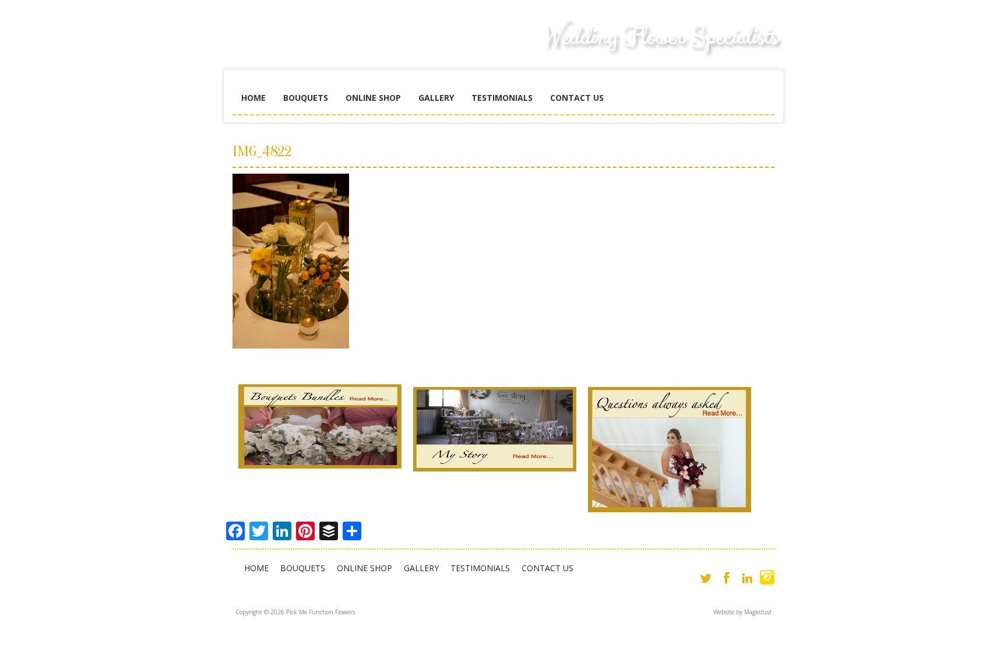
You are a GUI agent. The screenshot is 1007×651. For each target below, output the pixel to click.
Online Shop (373, 97)
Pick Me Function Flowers (320, 46)
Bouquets (305, 97)
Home (253, 97)
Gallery (436, 97)
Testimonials (502, 97)
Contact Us (577, 97)
